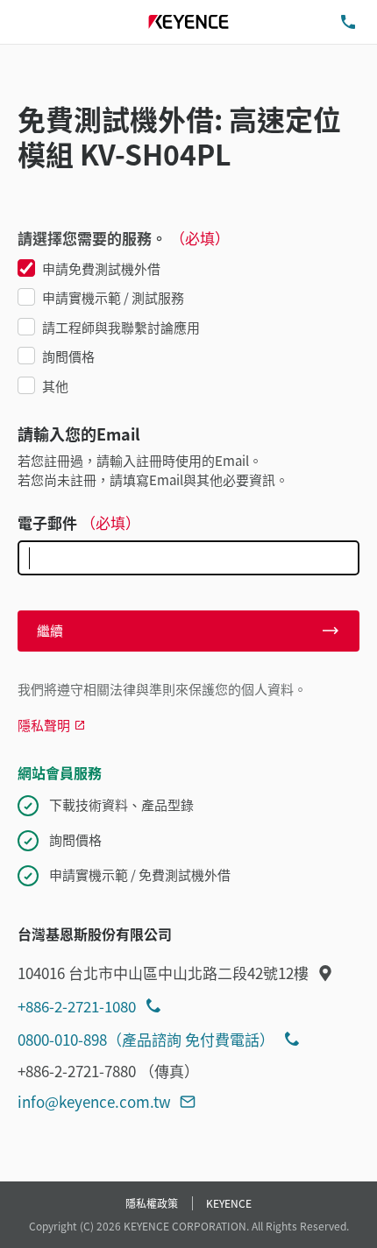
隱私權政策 (151, 1202)
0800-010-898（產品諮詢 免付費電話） (146, 1039)
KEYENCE (229, 1202)
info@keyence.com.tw (94, 1101)
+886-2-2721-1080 (77, 1006)
